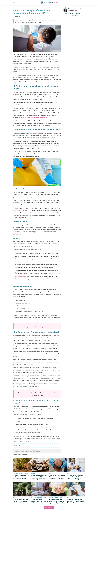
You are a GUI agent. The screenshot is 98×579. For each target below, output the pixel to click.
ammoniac (31, 146)
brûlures (29, 229)
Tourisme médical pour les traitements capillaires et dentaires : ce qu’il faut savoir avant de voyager (57, 477)
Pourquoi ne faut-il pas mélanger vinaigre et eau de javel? (42, 327)
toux (37, 259)
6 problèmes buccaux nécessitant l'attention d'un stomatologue (75, 477)
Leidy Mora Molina (72, 10)
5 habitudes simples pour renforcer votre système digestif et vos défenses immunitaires (57, 501)
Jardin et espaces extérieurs (20, 473)
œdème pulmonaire (51, 279)
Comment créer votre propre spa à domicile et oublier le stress (39, 501)
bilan (22, 315)
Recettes (15, 7)
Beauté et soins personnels (38, 497)
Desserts (33, 473)
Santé (51, 473)
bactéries (18, 110)
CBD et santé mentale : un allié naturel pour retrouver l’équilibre (21, 501)
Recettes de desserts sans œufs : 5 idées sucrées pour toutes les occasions (39, 477)
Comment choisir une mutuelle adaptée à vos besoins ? (75, 501)
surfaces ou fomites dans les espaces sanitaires (33, 117)
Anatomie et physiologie (55, 497)
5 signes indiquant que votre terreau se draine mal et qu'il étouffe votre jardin (21, 477)
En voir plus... (49, 507)
